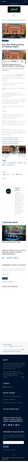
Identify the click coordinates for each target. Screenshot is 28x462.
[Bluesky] (15, 258)
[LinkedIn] (14, 3)
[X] (5, 258)
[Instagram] (16, 3)
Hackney (20, 162)
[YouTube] (12, 3)
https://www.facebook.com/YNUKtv (10, 138)
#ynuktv (5, 162)
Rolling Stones (19, 75)
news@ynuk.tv (9, 387)
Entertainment (5, 40)
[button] (6, 152)
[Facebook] (10, 3)
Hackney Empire (8, 68)
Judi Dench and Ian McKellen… (17, 242)
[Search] (25, 1)
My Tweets (5, 412)
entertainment (11, 377)
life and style (18, 377)
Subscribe (5, 278)
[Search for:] (6, 1)
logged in (11, 346)
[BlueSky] (18, 3)
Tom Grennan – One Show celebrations (12, 396)
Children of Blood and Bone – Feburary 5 (12, 402)
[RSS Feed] (18, 258)
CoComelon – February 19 (9, 399)
